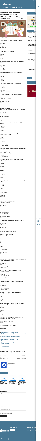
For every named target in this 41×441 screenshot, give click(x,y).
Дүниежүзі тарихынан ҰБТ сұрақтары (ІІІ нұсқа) (5, 358)
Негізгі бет (2, 7)
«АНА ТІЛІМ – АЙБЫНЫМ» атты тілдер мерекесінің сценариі (33, 41)
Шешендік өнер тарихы (5, 340)
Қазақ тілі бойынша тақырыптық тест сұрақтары (10, 336)
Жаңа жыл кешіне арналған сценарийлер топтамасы (21, 358)
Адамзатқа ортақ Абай (32, 63)
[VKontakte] (33, 430)
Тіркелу (1, 0)
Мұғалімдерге (7, 7)
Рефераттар (10, 12)
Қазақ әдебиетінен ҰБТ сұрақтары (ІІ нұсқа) (9, 332)
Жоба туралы (5, 0)
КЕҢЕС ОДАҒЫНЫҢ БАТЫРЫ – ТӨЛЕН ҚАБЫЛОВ (33, 60)
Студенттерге (20, 7)
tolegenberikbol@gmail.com (15, 434)
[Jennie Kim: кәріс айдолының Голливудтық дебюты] (4, 378)
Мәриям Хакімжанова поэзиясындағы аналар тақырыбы (12, 382)
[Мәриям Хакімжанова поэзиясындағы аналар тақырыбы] (13, 378)
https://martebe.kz (9, 364)
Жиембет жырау (12, 351)
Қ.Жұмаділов (18, 351)
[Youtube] (35, 430)
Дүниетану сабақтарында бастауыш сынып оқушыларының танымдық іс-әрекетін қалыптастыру (33, 71)
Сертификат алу (18, 0)
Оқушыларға (13, 7)
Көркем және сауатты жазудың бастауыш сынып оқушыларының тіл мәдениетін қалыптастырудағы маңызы (33, 55)
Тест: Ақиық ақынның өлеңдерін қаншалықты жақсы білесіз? (13, 333)
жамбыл (7, 351)
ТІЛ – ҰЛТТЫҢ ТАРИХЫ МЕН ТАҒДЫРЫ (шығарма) (33, 37)
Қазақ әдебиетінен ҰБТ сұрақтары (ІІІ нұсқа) (9, 339)
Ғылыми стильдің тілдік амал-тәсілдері (9, 337)
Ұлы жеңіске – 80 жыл (32, 66)
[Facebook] (33, 0)
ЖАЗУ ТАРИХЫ (30, 50)
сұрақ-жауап (2, 352)
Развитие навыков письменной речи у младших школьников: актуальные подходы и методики (33, 46)
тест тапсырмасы (8, 352)
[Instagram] (35, 0)
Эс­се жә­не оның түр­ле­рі (6, 335)
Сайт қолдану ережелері (11, 0)
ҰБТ (19, 12)
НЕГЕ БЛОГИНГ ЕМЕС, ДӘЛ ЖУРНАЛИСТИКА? (32, 33)
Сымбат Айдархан (3, 18)
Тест (17, 12)
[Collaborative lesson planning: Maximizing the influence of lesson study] (22, 378)
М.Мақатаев (23, 351)
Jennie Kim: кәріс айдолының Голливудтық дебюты (4, 382)
